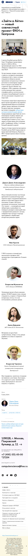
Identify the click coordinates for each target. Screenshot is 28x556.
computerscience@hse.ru (15, 466)
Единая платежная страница (9, 525)
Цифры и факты (6, 490)
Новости (8, 12)
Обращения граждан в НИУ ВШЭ (10, 505)
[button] (3, 146)
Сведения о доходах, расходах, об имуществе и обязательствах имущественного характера (11, 515)
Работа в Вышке (6, 528)
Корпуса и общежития (8, 500)
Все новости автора (13, 405)
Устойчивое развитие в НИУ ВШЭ (10, 495)
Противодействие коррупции (10, 510)
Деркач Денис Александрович (14, 183)
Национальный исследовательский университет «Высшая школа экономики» (13, 8)
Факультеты (5, 11)
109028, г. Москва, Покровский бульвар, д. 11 (13, 441)
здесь (10, 544)
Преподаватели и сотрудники (10, 497)
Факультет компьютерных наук (13, 11)
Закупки (4, 503)
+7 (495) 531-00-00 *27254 (12, 456)
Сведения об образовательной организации (13, 518)
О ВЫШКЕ (5, 487)
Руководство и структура (8, 492)
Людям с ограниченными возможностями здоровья (12, 522)
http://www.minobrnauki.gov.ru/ (10, 535)
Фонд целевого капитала (8, 508)
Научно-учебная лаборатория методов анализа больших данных (12, 425)
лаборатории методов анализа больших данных (12, 111)
